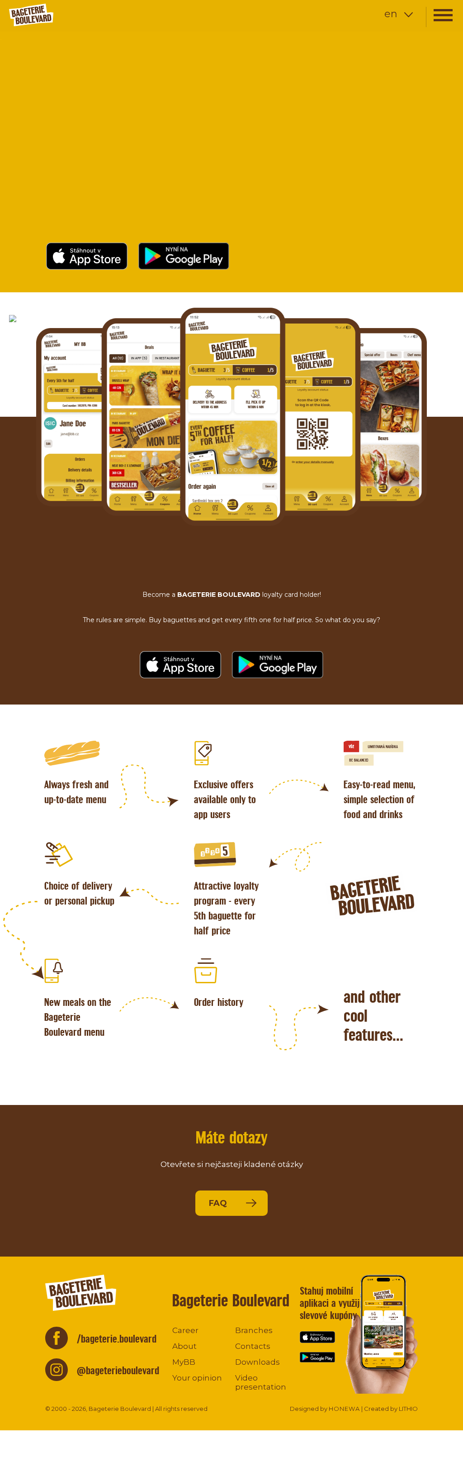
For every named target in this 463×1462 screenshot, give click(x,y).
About (184, 1346)
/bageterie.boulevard (116, 1339)
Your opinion (197, 1377)
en (390, 14)
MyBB (183, 1362)
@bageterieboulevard (118, 1370)
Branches (254, 1330)
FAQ (218, 1203)
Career (185, 1330)
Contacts (252, 1346)
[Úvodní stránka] (61, 14)
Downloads (257, 1362)
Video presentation (260, 1382)
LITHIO (408, 1408)
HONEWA (344, 1408)
